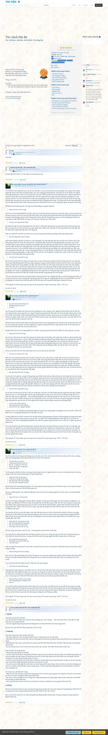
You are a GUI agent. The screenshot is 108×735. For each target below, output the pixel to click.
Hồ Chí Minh (72, 101)
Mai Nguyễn (89, 102)
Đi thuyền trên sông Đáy (60, 101)
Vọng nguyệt (56, 89)
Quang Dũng (62, 78)
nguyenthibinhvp (20, 609)
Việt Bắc (54, 74)
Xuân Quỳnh (60, 79)
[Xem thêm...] (96, 99)
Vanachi (59, 112)
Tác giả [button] (74, 5)
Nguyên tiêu (56, 91)
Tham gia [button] (85, 5)
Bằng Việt (61, 81)
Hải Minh (89, 81)
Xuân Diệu (61, 76)
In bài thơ (56, 67)
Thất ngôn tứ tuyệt (63, 53)
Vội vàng (55, 76)
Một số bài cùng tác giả (61, 85)
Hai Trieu (89, 69)
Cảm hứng (55, 105)
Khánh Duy (89, 85)
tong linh (18, 152)
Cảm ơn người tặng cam (59, 108)
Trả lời (55, 65)
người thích (56, 58)
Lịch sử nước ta (57, 93)
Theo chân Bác (10, 98)
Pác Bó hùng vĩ (56, 103)
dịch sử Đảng (23, 73)
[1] (7, 85)
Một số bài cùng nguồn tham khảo (65, 98)
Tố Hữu (60, 74)
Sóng (53, 79)
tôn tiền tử (19, 186)
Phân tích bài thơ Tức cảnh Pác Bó (22, 449)
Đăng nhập (98, 5)
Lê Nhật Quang (90, 74)
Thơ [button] (79, 5)
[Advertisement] (54, 20)
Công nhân (55, 107)
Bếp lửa (54, 81)
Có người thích (16, 154)
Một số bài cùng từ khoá (61, 71)
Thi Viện (10, 1)
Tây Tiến (54, 78)
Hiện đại (59, 54)
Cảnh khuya (56, 87)
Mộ (53, 95)
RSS (102, 733)
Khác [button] (92, 5)
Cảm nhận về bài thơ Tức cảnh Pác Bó (24, 296)
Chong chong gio (20, 169)
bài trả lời (55, 56)
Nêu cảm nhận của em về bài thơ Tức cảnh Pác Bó (28, 184)
